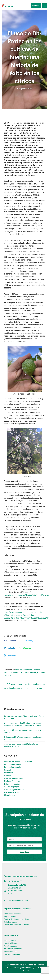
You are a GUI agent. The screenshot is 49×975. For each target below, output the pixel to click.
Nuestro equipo (10, 946)
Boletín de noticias (28, 672)
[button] (35, 6)
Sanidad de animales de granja (16, 925)
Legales (21, 967)
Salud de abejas (10, 922)
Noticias (36, 670)
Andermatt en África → (39, 685)
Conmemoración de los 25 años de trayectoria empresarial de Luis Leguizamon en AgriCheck (22, 724)
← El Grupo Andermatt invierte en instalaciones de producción (17, 685)
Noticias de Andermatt (13, 778)
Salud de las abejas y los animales (18, 761)
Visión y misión (10, 940)
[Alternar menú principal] (44, 5)
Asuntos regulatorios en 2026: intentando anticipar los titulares (21, 745)
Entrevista (8, 773)
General (7, 770)
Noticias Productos (12, 672)
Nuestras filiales (10, 951)
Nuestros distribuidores (13, 949)
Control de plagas (11, 787)
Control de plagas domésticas (16, 919)
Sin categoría (9, 795)
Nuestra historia (10, 943)
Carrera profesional (12, 954)
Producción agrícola (23, 670)
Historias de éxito (11, 792)
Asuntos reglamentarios (14, 789)
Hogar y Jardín (10, 916)
